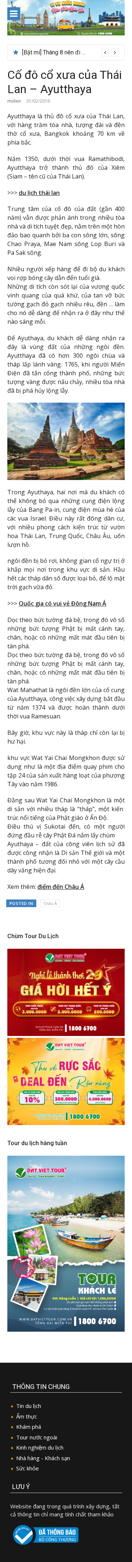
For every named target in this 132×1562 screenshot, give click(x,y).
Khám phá (28, 1426)
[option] (70, 53)
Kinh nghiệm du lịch (39, 1447)
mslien (14, 101)
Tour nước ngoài (36, 1437)
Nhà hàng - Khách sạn (43, 1458)
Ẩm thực (26, 1416)
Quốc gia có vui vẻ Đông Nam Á (62, 603)
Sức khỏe (27, 1468)
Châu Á (50, 903)
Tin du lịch (28, 1405)
